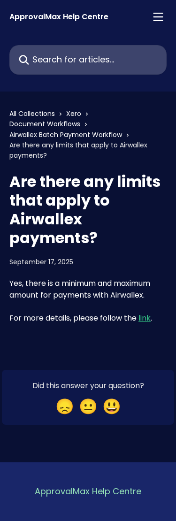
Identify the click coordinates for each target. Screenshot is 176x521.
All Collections (32, 113)
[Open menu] (158, 17)
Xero (73, 113)
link (144, 318)
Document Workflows (44, 124)
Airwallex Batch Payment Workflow (65, 134)
